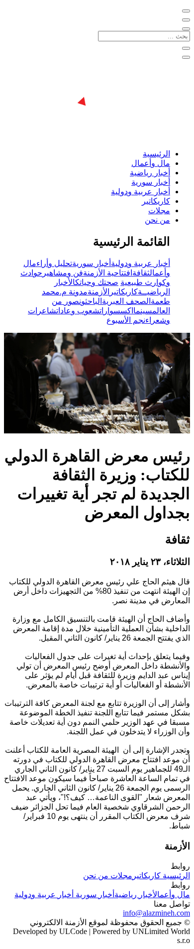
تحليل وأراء (54, 263)
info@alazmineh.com (156, 913)
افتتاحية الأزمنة (107, 273)
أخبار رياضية (150, 172)
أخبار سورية (150, 182)
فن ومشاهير (62, 273)
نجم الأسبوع (125, 320)
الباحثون (90, 301)
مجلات (159, 210)
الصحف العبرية (126, 301)
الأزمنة (98, 291)
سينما (142, 310)
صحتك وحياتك (96, 282)
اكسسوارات (116, 310)
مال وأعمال (150, 163)
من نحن (157, 220)
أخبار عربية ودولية (140, 191)
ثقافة (141, 273)
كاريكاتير (156, 201)
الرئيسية (156, 153)
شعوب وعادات (77, 310)
